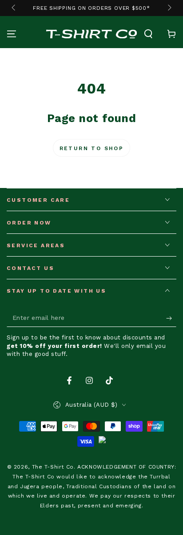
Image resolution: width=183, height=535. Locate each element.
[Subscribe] (171, 318)
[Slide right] (168, 8)
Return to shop (92, 148)
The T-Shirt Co (53, 467)
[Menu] (11, 33)
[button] (148, 33)
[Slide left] (14, 8)
